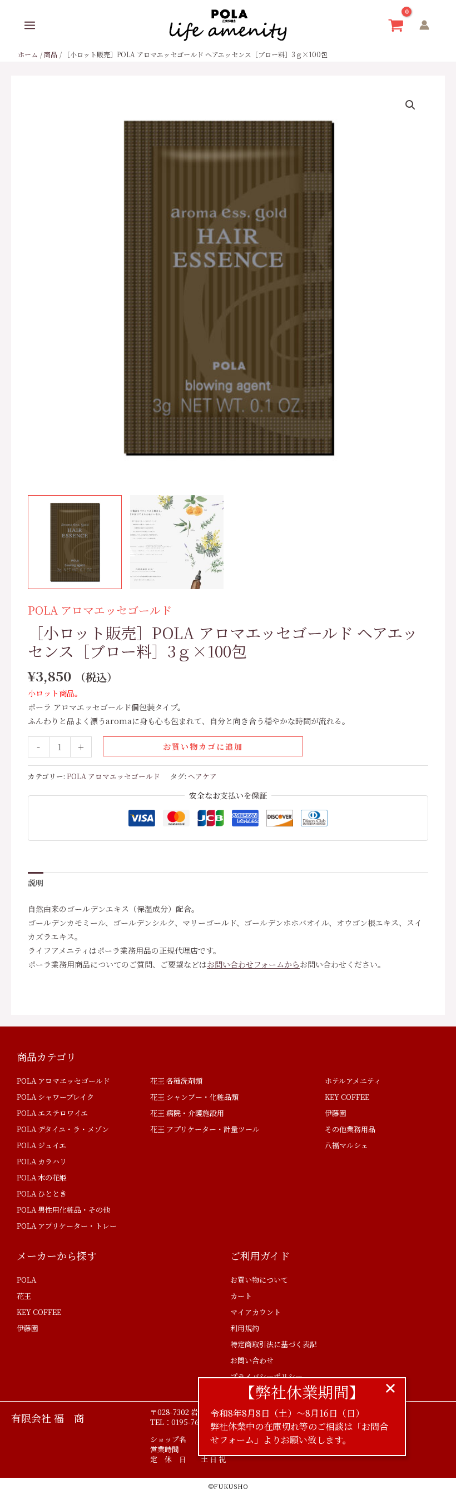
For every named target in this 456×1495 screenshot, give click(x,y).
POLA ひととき (42, 1193)
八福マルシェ (346, 1145)
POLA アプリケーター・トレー (67, 1225)
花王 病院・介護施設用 (187, 1113)
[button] (410, 105)
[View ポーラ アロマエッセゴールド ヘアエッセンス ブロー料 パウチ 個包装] (75, 542)
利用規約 (244, 1328)
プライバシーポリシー (266, 1376)
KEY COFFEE (347, 1097)
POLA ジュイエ (41, 1145)
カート (241, 1295)
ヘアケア (202, 776)
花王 (24, 1295)
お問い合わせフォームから (253, 964)
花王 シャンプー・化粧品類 (194, 1097)
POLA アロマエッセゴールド (100, 610)
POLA (26, 1279)
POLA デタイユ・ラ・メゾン (63, 1129)
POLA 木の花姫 (42, 1177)
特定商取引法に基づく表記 (273, 1344)
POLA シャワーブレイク (55, 1097)
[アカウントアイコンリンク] (424, 25)
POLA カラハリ (42, 1161)
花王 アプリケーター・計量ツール (205, 1129)
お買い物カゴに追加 (203, 746)
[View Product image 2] (177, 542)
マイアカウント (255, 1312)
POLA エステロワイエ (52, 1113)
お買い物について (259, 1279)
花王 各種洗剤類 (176, 1080)
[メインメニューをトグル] (30, 25)
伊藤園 (335, 1113)
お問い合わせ (252, 1360)
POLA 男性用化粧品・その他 (63, 1209)
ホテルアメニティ (353, 1080)
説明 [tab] (35, 882)
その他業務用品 (350, 1129)
